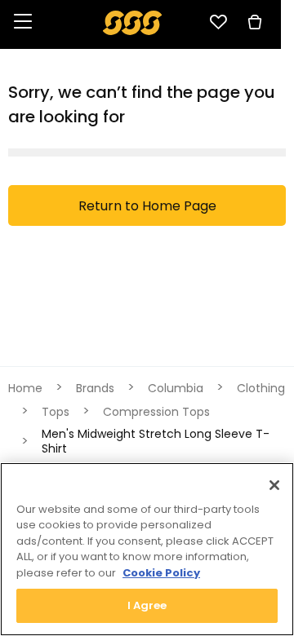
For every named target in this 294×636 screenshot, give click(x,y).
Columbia (175, 388)
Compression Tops (156, 411)
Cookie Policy (161, 573)
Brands (95, 388)
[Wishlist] (218, 22)
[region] (147, 549)
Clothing (261, 388)
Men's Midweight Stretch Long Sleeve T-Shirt (156, 441)
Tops (55, 411)
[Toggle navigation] (22, 22)
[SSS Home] (133, 21)
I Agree (147, 605)
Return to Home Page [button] (147, 206)
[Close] (274, 485)
